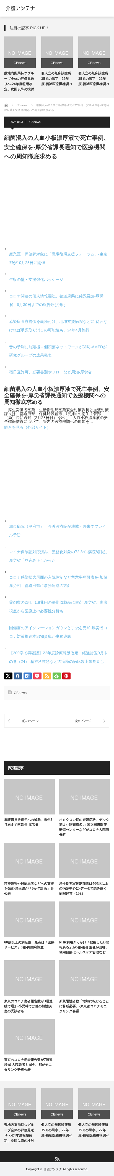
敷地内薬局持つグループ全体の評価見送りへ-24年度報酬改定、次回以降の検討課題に (19, 83)
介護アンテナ (53, 1169)
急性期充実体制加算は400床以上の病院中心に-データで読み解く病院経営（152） (83, 888)
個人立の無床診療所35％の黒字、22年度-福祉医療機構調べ (56, 78)
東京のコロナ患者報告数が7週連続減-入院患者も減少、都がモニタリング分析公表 (28, 1065)
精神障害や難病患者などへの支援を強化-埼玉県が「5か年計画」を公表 (29, 888)
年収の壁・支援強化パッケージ (36, 279)
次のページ (83, 721)
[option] (19, 64)
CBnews (20, 63)
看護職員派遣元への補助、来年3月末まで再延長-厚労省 (28, 822)
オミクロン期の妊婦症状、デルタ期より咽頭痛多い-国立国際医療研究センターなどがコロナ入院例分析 (84, 827)
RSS (57, 1158)
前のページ (30, 721)
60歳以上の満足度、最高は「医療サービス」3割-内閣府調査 (29, 944)
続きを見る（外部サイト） (27, 427)
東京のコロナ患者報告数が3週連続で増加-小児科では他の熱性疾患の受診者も (28, 1006)
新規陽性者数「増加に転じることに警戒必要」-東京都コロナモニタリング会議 (84, 1006)
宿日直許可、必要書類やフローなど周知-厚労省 (50, 372)
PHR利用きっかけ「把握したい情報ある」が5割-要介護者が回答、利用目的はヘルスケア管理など (84, 947)
